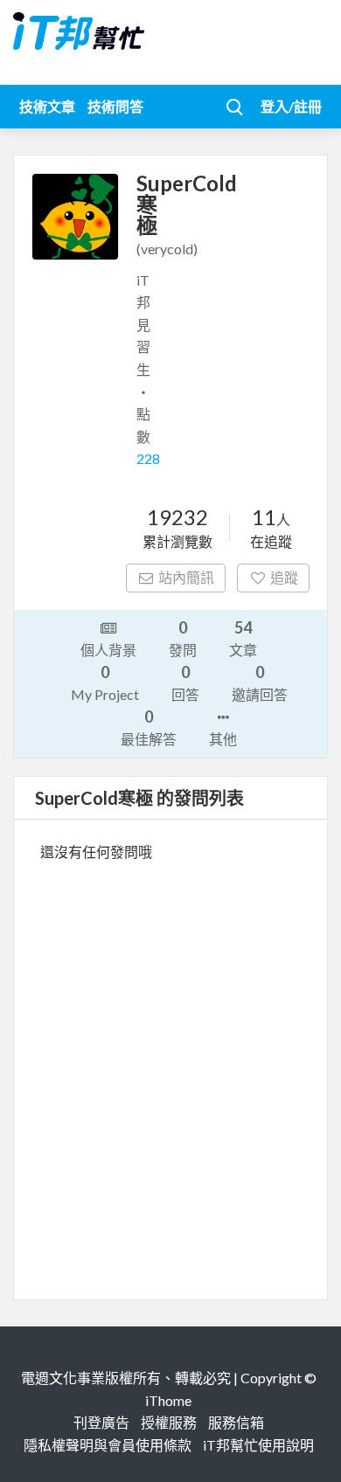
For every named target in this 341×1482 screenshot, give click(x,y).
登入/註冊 (291, 106)
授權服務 (169, 1422)
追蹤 (284, 577)
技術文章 (47, 106)
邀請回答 (260, 682)
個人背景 (108, 649)
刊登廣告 (101, 1422)
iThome (168, 1400)
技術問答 (115, 106)
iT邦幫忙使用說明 (258, 1445)
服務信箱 (236, 1422)
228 (148, 458)
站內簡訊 (186, 577)
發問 (183, 638)
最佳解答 (149, 727)
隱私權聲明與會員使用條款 (107, 1445)
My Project (105, 682)
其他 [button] (223, 739)
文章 (243, 638)
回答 (185, 682)
